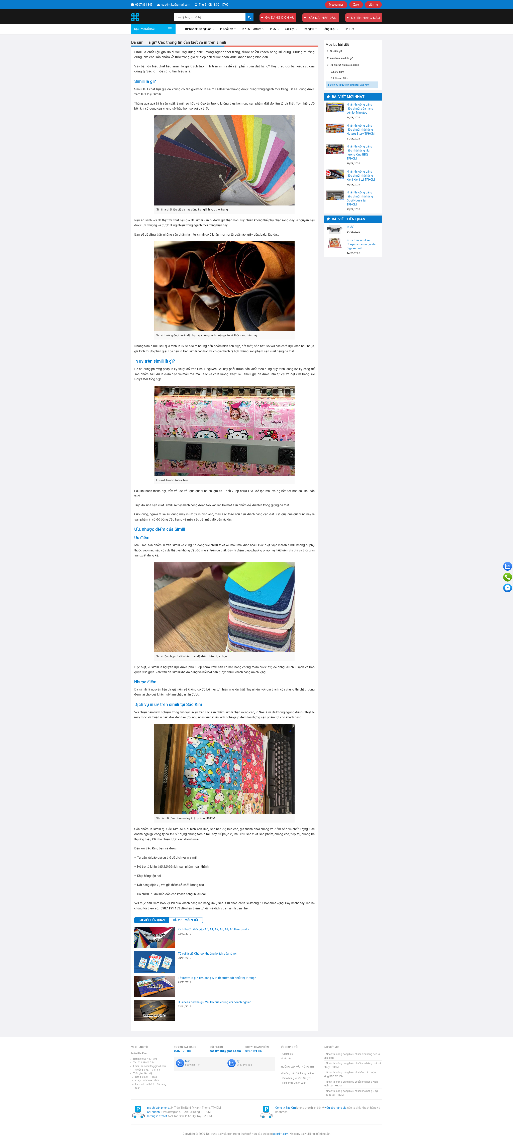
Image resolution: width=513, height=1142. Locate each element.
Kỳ (238, 1061)
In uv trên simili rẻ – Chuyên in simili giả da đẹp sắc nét (335, 243)
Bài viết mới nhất (186, 920)
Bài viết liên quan (151, 920)
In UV (273, 29)
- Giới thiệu (287, 1053)
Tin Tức (349, 29)
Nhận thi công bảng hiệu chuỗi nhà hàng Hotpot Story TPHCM (335, 128)
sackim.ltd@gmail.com (175, 4)
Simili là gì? (336, 51)
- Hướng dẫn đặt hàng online (297, 1073)
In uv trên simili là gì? (341, 58)
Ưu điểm (339, 71)
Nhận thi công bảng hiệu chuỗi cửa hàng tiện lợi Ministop (335, 107)
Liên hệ (373, 4)
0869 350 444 (192, 1065)
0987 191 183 (182, 1051)
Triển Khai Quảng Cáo (198, 29)
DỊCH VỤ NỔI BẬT (145, 29)
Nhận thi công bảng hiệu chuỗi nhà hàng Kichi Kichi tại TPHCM (335, 174)
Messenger (336, 4)
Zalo (356, 4)
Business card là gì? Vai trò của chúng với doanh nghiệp (214, 1002)
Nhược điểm (341, 78)
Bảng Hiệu (329, 29)
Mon (187, 1061)
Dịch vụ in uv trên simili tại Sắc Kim (349, 84)
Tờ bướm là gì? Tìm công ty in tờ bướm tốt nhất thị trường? (217, 978)
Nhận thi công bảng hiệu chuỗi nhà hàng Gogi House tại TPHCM (335, 195)
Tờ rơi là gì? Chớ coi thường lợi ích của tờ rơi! (207, 953)
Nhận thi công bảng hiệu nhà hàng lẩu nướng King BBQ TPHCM (335, 149)
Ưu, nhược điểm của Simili (344, 65)
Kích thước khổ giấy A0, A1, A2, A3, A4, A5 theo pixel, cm (215, 929)
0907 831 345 (143, 4)
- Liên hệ (286, 1058)
